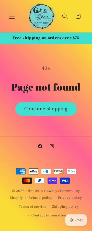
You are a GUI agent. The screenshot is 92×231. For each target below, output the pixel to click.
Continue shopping (46, 109)
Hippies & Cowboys (42, 191)
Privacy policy (70, 197)
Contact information (48, 215)
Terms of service (33, 206)
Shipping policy (65, 206)
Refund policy (40, 197)
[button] (11, 16)
